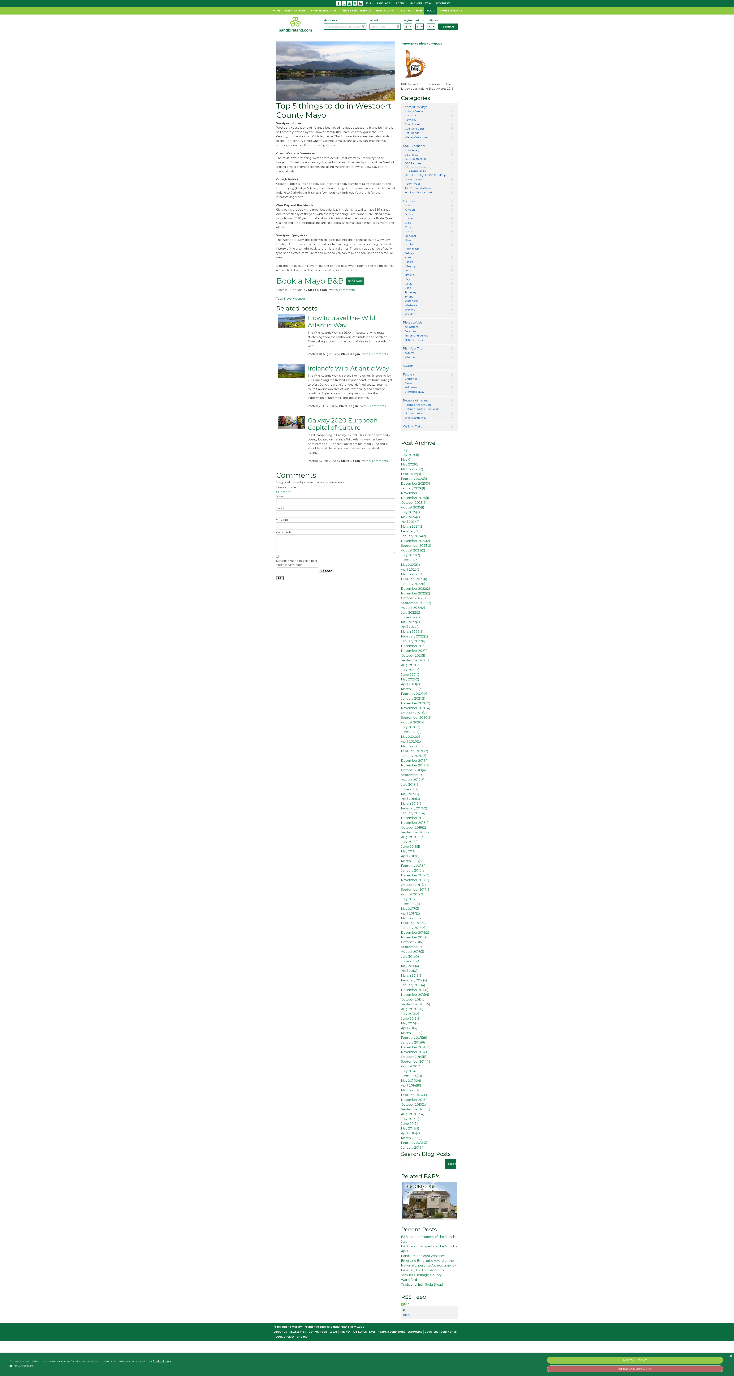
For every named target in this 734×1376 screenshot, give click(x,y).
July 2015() (410, 1014)
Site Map (303, 1336)
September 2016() (415, 947)
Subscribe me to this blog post (296, 561)
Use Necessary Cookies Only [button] (635, 1368)
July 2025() (410, 512)
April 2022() (411, 627)
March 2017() (412, 918)
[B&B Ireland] (295, 24)
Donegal (410, 235)
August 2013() (412, 1114)
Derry (408, 231)
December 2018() (415, 818)
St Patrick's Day (414, 391)
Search (448, 26)
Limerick (410, 274)
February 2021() (414, 694)
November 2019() (415, 765)
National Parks (414, 339)
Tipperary (411, 292)
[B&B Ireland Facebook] (338, 3)
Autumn (410, 352)
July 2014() (410, 1071)
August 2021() (412, 665)
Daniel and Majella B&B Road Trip (425, 175)
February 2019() (414, 808)
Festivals (409, 374)
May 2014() (411, 1080)
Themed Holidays (324, 10)
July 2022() (410, 612)
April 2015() (410, 1028)
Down (408, 240)
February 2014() (414, 1095)
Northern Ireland (415, 413)
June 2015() (410, 1018)
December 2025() (415, 483)
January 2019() (413, 813)
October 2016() (413, 942)
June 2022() (411, 617)
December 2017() (415, 875)
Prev (406, 1214)
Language (384, 3)
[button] (91, 1366)
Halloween (411, 387)
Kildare (409, 261)
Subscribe (283, 492)
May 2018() (410, 851)
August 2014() (413, 1066)
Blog (431, 10)
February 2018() (414, 866)
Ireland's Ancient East (418, 404)
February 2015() (414, 1038)
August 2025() (412, 507)
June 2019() (411, 789)
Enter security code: (289, 565)
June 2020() (411, 732)
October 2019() (413, 770)
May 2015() (410, 1023)
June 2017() (410, 904)
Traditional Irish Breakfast (420, 192)
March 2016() (411, 975)
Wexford (410, 309)
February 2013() (414, 1143)
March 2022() (412, 631)
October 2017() (413, 885)
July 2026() (410, 455)
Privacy (345, 1332)
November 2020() (415, 708)
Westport (299, 298)
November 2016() (414, 937)
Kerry (408, 257)
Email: (280, 508)
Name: (280, 496)
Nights (408, 20)
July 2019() (410, 784)
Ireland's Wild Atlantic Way (348, 368)
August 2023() (413, 550)
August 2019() (412, 780)
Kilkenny (410, 266)
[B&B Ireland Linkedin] (360, 3)
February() (410, 531)
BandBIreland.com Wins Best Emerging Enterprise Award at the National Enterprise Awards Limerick (428, 1260)
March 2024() (412, 526)
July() (406, 450)
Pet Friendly (412, 132)
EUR (369, 3)
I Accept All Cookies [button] (635, 1360)
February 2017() (413, 923)
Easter (409, 383)
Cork (408, 227)
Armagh (410, 209)
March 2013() (411, 1138)
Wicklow (410, 313)
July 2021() (410, 670)
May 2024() (410, 517)
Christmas (411, 378)
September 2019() (415, 775)
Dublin (409, 244)
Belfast (409, 214)
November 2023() (415, 541)
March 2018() (412, 861)
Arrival (373, 20)
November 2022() (415, 593)
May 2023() (410, 565)
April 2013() (410, 1133)
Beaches (410, 331)
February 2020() (414, 751)
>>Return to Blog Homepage (422, 43)
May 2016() (410, 966)
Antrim (409, 205)
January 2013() (413, 1147)
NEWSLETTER (297, 1332)
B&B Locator (386, 10)
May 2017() (410, 909)
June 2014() (411, 1076)
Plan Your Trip (413, 348)
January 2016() (413, 985)
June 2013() (411, 1123)
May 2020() (410, 737)
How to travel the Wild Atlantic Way (341, 321)
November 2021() (415, 651)
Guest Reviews (414, 179)
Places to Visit (412, 322)
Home (276, 10)
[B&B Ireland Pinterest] (355, 3)
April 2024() (411, 522)
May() (406, 459)
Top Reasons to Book (418, 188)
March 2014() (412, 1090)
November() (411, 493)
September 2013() (415, 1109)
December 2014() (415, 1047)
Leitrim (409, 270)
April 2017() (410, 913)
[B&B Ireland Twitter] (344, 3)
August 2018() (413, 837)
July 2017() (410, 899)
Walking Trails (412, 426)
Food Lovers (412, 124)
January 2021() (413, 698)
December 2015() (414, 990)
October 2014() (413, 1057)
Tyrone (409, 296)
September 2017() (415, 889)
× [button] (730, 1356)
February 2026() (414, 479)
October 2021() (413, 655)
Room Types (412, 183)
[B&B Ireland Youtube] (349, 3)
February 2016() (414, 980)
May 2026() (410, 464)
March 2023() (412, 574)
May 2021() (410, 679)
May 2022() (410, 622)
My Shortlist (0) (420, 3)
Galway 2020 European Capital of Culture (343, 424)
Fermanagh (412, 248)
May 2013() (410, 1128)
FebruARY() (411, 474)
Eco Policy (415, 1332)
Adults (419, 20)
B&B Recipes (413, 163)
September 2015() (415, 1004)
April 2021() (410, 684)
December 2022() (415, 588)
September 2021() (415, 660)
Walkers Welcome (416, 137)
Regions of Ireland (416, 400)
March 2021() (412, 689)
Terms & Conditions (391, 1332)
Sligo (408, 287)
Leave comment (287, 487)
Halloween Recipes (416, 170)
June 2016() (411, 961)
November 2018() (415, 823)
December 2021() (415, 646)
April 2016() (410, 971)
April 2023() (411, 569)
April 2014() (411, 1085)
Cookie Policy (285, 1336)
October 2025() (413, 502)
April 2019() (410, 799)
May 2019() (410, 794)
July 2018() (410, 842)
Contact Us (449, 1332)
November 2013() (415, 1100)
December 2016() (415, 932)
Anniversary (412, 150)
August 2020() (413, 722)
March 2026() (412, 469)
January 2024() (413, 536)
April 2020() (411, 741)
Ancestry (410, 115)
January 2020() (413, 756)
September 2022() (416, 603)
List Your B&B (411, 10)
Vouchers (431, 1332)
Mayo (288, 298)
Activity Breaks (414, 111)
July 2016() (410, 956)
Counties (409, 201)
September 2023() (416, 545)
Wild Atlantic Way (415, 417)
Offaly (408, 283)
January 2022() (413, 584)
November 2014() (415, 1052)
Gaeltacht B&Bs (414, 128)
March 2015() (411, 1033)
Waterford (411, 300)
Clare (408, 222)
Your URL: (282, 520)
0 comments (345, 290)
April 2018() (410, 856)
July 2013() (410, 1119)
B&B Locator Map (416, 158)
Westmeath (412, 305)
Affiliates (360, 1332)
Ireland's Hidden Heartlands (422, 408)
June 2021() (411, 674)
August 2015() (412, 1009)
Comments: (284, 532)
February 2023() (414, 579)
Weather (410, 357)
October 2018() (413, 827)
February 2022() (414, 636)
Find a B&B (330, 20)
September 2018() (416, 832)
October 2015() (413, 999)
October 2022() (413, 598)
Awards (408, 366)
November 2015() (415, 995)
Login (400, 3)
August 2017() (412, 894)
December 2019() (415, 760)
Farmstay (410, 119)
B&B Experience (414, 146)
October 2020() (414, 713)
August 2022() (413, 608)
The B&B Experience (356, 10)
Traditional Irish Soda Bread (422, 1284)
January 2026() (413, 488)
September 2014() (416, 1061)
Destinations (295, 10)
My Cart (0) (443, 3)
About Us (280, 1332)
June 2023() (411, 560)
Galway (409, 253)
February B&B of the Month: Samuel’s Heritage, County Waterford (422, 1275)
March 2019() (412, 803)
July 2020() (410, 727)
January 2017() (413, 928)
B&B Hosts (411, 154)
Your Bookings (450, 10)
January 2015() (413, 1042)
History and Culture (417, 335)
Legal (333, 1332)
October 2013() (413, 1104)
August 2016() (412, 952)
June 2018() (410, 846)
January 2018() (413, 870)
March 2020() (412, 746)
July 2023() (410, 555)
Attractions (411, 326)
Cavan (409, 218)
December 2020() (415, 703)
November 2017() (415, 880)
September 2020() (416, 717)
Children (431, 20)
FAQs (372, 1332)
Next (452, 1214)
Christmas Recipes (417, 167)
